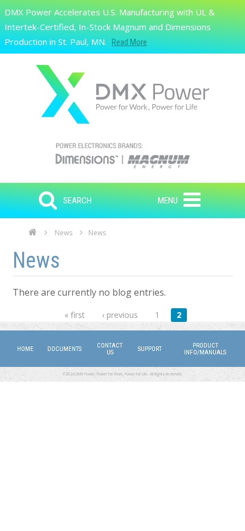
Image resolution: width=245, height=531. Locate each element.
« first (74, 314)
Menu (168, 200)
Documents (64, 349)
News (63, 233)
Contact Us (109, 349)
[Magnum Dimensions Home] (122, 94)
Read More (129, 42)
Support (150, 349)
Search (77, 200)
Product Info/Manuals (205, 349)
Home (33, 235)
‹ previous (120, 314)
